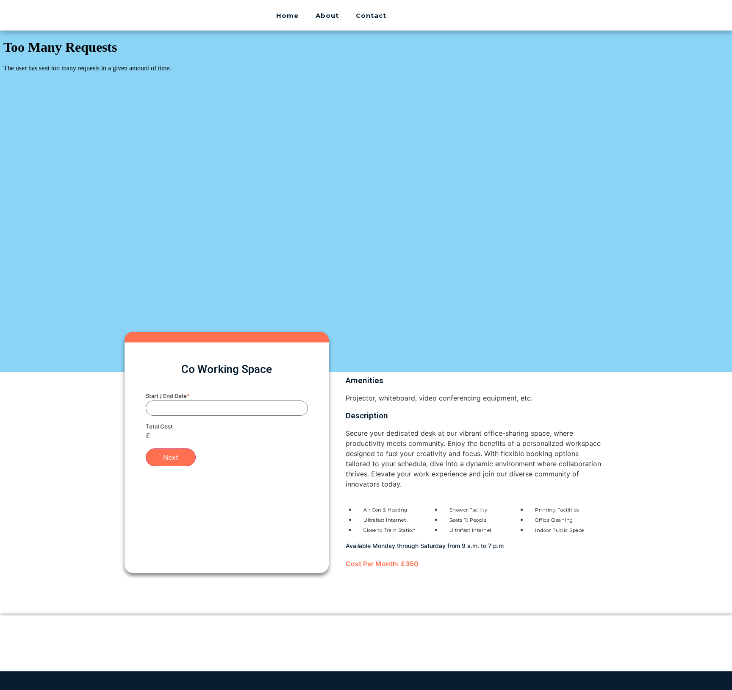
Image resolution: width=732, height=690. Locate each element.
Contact (371, 15)
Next (170, 457)
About (327, 15)
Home (287, 15)
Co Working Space (226, 369)
